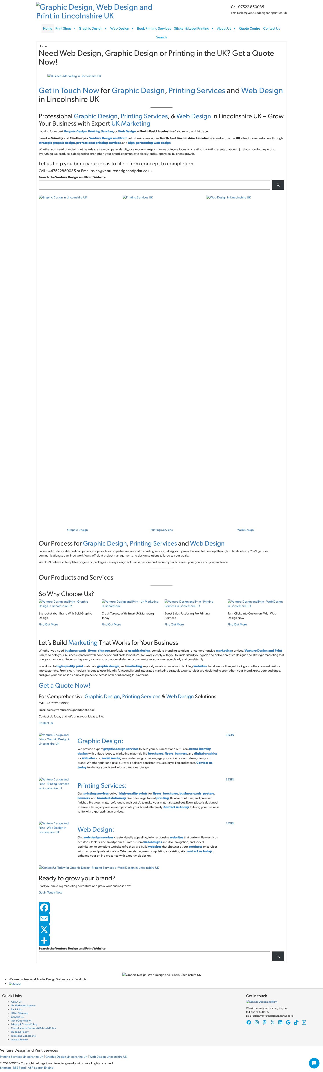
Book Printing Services (154, 28)
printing (162, 798)
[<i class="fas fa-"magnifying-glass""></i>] (278, 185)
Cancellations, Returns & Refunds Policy (33, 1028)
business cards (190, 793)
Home (47, 28)
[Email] (161, 918)
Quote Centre (249, 28)
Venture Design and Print (108, 138)
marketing (224, 650)
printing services (96, 793)
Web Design (119, 28)
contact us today (199, 851)
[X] (161, 929)
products (195, 846)
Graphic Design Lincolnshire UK (66, 1056)
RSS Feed (19, 1067)
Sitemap (5, 1067)
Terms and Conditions (23, 1035)
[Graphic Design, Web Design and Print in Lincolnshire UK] (97, 9)
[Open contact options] (314, 1063)
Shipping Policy (20, 1031)
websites (200, 666)
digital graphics (205, 753)
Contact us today (176, 807)
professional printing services (98, 142)
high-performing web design (149, 142)
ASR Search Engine (40, 1067)
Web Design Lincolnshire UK (108, 1056)
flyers (92, 650)
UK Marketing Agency (23, 1005)
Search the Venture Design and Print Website (72, 177)
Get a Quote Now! (64, 685)
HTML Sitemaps (19, 1013)
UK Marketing (131, 123)
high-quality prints (133, 793)
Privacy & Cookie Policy (24, 1024)
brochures (155, 753)
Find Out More (48, 624)
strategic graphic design (57, 142)
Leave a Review (19, 1039)
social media (111, 758)
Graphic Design (90, 28)
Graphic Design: (100, 740)
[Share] (161, 940)
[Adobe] (15, 983)
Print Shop (63, 28)
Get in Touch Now (69, 90)
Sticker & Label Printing (191, 28)
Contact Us (271, 28)
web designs (152, 842)
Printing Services (197, 90)
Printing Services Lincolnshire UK (21, 1056)
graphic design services (120, 749)
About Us (224, 28)
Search (161, 37)
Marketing (83, 642)
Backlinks (16, 1009)
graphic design (108, 666)
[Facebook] (161, 907)
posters (208, 793)
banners (181, 753)
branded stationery (111, 798)
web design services (98, 837)
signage (104, 650)
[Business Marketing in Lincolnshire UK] (74, 75)
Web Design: (96, 829)
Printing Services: (102, 785)
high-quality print (69, 666)
